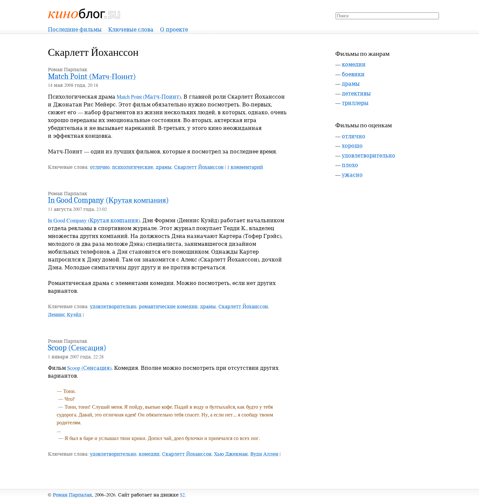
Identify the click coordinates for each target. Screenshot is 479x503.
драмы (163, 167)
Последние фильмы (75, 29)
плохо (350, 164)
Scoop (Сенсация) (77, 347)
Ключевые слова (130, 29)
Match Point (92, 76)
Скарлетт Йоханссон (199, 167)
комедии (149, 454)
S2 (182, 495)
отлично (99, 167)
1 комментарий (245, 167)
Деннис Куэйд (64, 314)
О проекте (174, 29)
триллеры (355, 102)
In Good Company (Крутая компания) (108, 200)
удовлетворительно (113, 306)
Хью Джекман (231, 454)
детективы (356, 93)
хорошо (352, 145)
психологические (132, 167)
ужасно (352, 174)
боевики (353, 74)
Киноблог (84, 13)
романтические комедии (168, 306)
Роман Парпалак (72, 495)
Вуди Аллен (264, 454)
